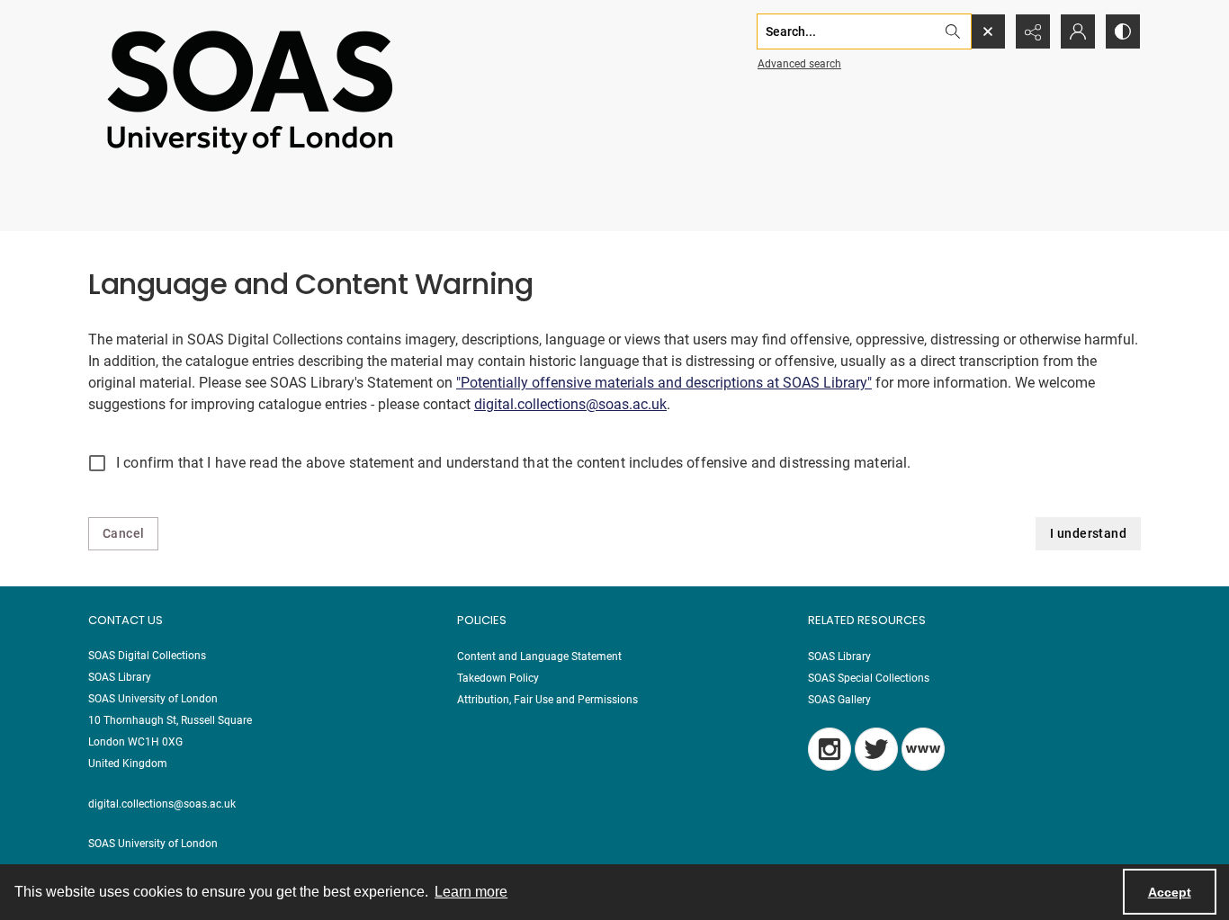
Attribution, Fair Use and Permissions (547, 699)
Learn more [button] (471, 891)
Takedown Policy (498, 678)
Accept (1169, 892)
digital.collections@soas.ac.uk (570, 404)
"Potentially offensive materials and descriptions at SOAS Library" (664, 382)
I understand (1088, 533)
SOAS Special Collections (868, 678)
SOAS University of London (153, 843)
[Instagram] (829, 749)
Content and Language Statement (539, 656)
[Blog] (923, 749)
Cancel (123, 533)
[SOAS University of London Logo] (250, 91)
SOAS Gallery (839, 699)
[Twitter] (876, 749)
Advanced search (799, 64)
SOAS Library (839, 656)
